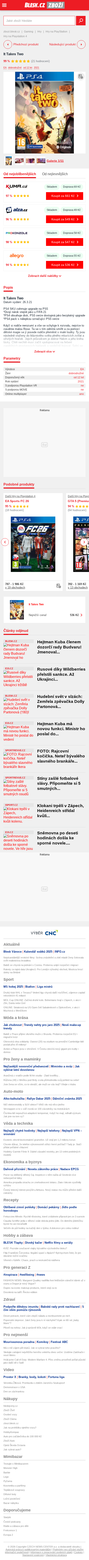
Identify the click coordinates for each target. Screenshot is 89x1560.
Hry (39, 31)
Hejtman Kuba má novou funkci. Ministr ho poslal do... (61, 729)
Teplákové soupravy (14, 1490)
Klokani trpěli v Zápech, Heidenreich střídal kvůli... (60, 810)
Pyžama (7, 1481)
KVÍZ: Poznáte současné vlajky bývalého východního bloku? (35, 1248)
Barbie (6, 1472)
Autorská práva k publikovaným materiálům (28, 1549)
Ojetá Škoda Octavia (14, 1445)
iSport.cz (11, 805)
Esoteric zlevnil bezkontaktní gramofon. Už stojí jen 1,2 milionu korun (39, 1140)
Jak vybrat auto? (12, 1449)
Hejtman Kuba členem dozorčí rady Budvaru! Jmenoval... (59, 647)
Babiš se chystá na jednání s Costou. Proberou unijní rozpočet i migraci (40, 965)
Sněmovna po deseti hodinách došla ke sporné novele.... (57, 838)
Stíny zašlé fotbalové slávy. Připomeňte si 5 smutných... (59, 783)
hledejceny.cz (10, 1406)
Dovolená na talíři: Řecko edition (20, 1292)
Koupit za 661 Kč (63, 196)
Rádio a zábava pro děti (15, 1526)
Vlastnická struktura (56, 1555)
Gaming (28, 31)
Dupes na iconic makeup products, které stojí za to (30, 1288)
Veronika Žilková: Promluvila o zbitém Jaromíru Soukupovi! (34, 1383)
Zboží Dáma (9, 1419)
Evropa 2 (8, 1535)
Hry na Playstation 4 (15, 36)
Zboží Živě (9, 1410)
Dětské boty (9, 1494)
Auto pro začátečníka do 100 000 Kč (22, 1436)
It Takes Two (13, 54)
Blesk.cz (11, 641)
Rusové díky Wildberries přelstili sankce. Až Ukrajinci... (61, 674)
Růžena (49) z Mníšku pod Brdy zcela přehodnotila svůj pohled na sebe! (41, 1080)
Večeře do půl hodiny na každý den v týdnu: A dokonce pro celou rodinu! (41, 1228)
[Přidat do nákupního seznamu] (81, 76)
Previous (5, 542)
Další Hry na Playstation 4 (20, 496)
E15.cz (9, 668)
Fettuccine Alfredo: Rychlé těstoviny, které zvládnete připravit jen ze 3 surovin (44, 1216)
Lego (6, 1477)
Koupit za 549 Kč (63, 219)
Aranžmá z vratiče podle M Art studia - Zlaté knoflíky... (31, 1075)
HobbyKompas (11, 1432)
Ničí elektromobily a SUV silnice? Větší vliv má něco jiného (33, 1104)
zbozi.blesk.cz (11, 31)
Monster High (10, 1468)
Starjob (7, 1517)
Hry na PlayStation (56, 31)
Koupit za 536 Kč (63, 265)
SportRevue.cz (15, 750)
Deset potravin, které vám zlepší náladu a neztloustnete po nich (36, 1316)
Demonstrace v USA (14, 1387)
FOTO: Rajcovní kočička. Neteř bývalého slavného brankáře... (61, 756)
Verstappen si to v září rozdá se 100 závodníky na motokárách (36, 1109)
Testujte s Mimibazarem (15, 1463)
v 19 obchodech (15, 587)
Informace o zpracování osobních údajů (51, 1552)
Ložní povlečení (11, 1498)
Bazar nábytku (11, 1503)
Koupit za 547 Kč (63, 242)
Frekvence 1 (10, 1530)
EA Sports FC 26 (17, 501)
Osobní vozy (10, 1414)
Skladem (52, 186)
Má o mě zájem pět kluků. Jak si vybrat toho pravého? (31, 1348)
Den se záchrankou (13, 1391)
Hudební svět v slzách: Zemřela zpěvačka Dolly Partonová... (60, 701)
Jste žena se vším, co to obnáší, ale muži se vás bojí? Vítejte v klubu (39, 1084)
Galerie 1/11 (55, 160)
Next (84, 542)
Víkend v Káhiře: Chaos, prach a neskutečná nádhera (31, 1260)
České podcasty (12, 1521)
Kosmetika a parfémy (14, 1485)
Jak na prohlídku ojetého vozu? (19, 1427)
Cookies (78, 1552)
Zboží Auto (9, 1440)
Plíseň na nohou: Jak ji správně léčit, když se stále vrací (32, 1327)
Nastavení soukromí (33, 1555)
